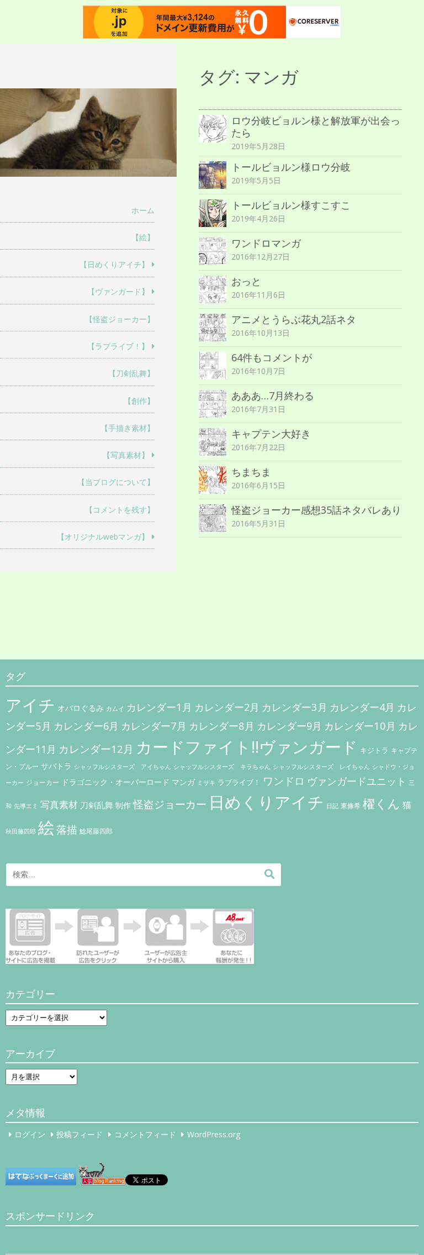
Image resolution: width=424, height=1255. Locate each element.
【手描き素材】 (127, 428)
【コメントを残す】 (120, 509)
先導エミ (26, 806)
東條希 (351, 805)
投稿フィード (79, 1134)
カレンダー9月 (289, 725)
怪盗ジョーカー (169, 804)
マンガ (183, 782)
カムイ (115, 709)
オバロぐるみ (80, 708)
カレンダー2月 (226, 707)
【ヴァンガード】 (118, 291)
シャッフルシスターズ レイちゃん (321, 767)
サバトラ (56, 766)
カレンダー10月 (360, 725)
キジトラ (374, 750)
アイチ (30, 704)
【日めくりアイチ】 (114, 264)
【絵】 (143, 237)
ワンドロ (284, 781)
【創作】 (139, 401)
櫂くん (381, 803)
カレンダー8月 (222, 725)
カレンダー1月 (159, 707)
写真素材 (59, 804)
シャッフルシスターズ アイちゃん (122, 766)
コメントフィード (145, 1134)
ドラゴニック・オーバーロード (115, 782)
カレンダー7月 (154, 725)
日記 (332, 806)
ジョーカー (42, 782)
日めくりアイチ (266, 802)
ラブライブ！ (239, 782)
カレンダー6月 (86, 725)
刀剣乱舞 (96, 804)
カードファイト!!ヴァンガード (247, 747)
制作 (123, 805)
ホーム (143, 210)
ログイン (29, 1134)
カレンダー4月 (362, 707)
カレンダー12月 (96, 749)
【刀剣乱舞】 (131, 373)
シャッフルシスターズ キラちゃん (222, 767)
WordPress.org (213, 1134)
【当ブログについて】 (116, 482)
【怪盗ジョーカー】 (120, 319)
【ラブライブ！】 (118, 346)
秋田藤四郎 (21, 831)
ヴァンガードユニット (356, 781)
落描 (66, 829)
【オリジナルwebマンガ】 (103, 536)
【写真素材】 (126, 455)
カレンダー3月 (294, 707)
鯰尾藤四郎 (96, 831)
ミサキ (206, 783)
